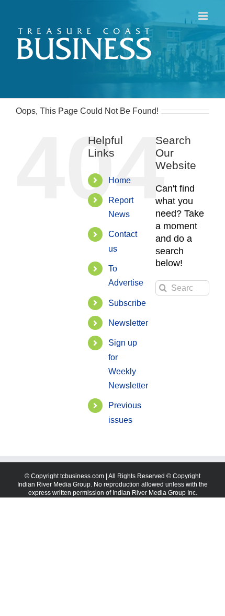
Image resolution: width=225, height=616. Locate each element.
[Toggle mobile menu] (203, 15)
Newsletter (128, 322)
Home (119, 180)
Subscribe (127, 303)
